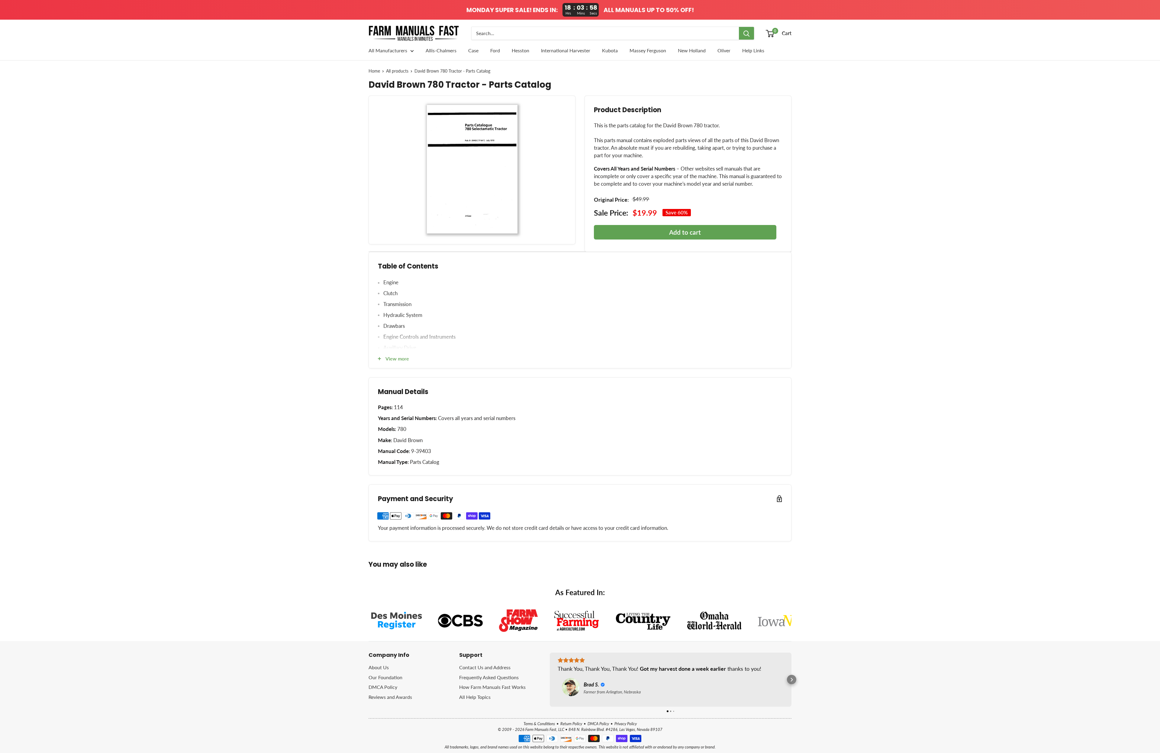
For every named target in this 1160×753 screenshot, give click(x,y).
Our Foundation (385, 677)
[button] (550, 679)
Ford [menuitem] (495, 50)
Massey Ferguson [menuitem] (648, 50)
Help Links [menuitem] (753, 50)
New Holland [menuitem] (692, 50)
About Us (379, 667)
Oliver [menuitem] (723, 50)
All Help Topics (475, 697)
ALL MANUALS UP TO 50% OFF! (649, 10)
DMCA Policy (383, 687)
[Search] (746, 33)
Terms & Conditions (539, 723)
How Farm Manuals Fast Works (492, 687)
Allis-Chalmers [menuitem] (441, 50)
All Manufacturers (388, 50)
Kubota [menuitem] (610, 50)
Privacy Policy (625, 723)
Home (374, 71)
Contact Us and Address (485, 667)
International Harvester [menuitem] (565, 50)
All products (397, 71)
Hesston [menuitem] (520, 50)
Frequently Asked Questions (489, 677)
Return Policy (571, 723)
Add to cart (685, 232)
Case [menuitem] (473, 50)
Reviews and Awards (390, 697)
